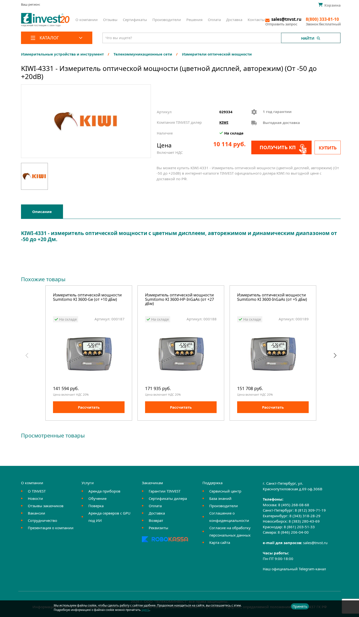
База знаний (220, 498)
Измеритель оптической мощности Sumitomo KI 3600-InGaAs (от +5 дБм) (272, 297)
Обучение (97, 498)
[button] (335, 355)
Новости (35, 498)
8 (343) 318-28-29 (304, 515)
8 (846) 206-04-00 (293, 532)
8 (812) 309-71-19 (310, 510)
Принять (300, 606)
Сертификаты (135, 19)
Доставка (234, 19)
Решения (194, 19)
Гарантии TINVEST (164, 491)
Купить (328, 148)
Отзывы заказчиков (45, 505)
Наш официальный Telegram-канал (294, 568)
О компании (86, 19)
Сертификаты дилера (168, 498)
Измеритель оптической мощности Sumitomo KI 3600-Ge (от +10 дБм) (87, 297)
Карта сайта (219, 542)
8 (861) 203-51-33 (299, 526)
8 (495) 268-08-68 (293, 504)
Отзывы (110, 19)
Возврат (156, 520)
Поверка (96, 505)
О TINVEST (37, 491)
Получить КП (278, 147)
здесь (145, 610)
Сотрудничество (42, 520)
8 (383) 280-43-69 (304, 521)
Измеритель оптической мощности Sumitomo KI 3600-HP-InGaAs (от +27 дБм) (179, 299)
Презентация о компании (51, 527)
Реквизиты (158, 527)
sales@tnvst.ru (315, 542)
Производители (166, 19)
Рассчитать (89, 407)
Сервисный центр (225, 491)
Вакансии (36, 513)
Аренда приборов (104, 491)
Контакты (256, 19)
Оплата (214, 19)
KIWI (223, 122)
